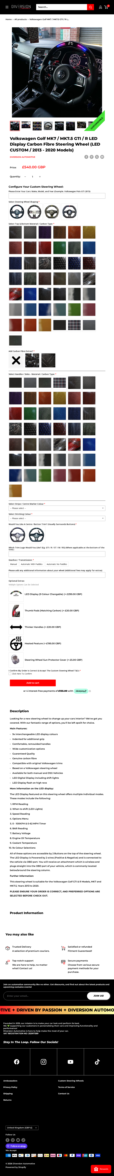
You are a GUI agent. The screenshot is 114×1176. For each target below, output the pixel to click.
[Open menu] (7, 7)
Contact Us (63, 1093)
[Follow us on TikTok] (23, 1140)
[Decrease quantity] (25, 177)
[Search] (90, 7)
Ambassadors (10, 1081)
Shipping (8, 1093)
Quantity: (15, 176)
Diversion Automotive (22, 157)
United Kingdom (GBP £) (19, 1128)
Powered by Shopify (16, 1167)
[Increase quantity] (40, 177)
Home (9, 19)
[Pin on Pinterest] (92, 157)
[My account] (100, 7)
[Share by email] (102, 157)
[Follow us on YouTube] (18, 1140)
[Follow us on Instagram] (13, 1140)
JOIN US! (99, 996)
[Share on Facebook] (86, 157)
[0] (106, 7)
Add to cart (32, 683)
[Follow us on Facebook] (7, 1140)
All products (20, 19)
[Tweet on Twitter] (97, 157)
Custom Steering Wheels (71, 1081)
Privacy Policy (10, 1087)
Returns (7, 1100)
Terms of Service (66, 1087)
